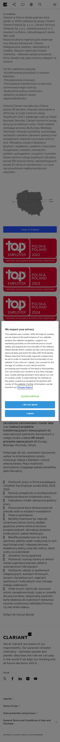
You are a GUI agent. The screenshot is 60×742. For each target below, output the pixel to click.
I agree (30, 413)
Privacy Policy (25, 387)
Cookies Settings (30, 396)
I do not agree (30, 404)
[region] (29, 371)
